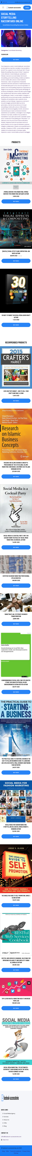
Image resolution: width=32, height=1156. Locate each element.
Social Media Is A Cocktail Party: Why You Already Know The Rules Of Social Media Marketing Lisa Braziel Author (16, 538)
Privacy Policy (26, 1151)
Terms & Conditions (15, 1151)
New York (5, 2)
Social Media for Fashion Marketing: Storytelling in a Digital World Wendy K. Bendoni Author (16, 827)
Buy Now (16, 59)
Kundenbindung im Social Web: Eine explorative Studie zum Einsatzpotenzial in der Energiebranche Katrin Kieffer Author (16, 682)
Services (6, 1117)
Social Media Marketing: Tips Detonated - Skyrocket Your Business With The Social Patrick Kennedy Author (16, 1069)
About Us (6, 1120)
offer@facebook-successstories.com (22, 2)
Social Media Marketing (15, 50)
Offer (27, 7)
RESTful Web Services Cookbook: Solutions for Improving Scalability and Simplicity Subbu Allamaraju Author (16, 960)
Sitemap (16, 1153)
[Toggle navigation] (3, 7)
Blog (5, 1126)
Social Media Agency (9, 1113)
